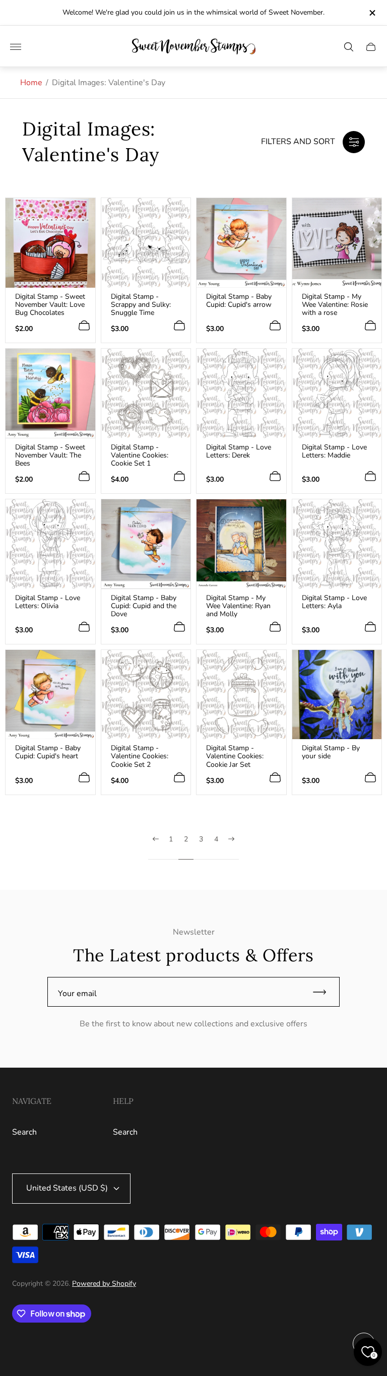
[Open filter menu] (354, 142)
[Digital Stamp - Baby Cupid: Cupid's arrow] (241, 243)
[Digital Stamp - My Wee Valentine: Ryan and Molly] (241, 544)
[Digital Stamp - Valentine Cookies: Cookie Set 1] (146, 393)
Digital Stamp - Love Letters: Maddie (334, 451)
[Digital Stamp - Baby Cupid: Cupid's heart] (50, 695)
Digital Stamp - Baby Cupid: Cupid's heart (48, 752)
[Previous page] (155, 847)
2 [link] (186, 839)
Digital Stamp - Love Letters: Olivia (47, 602)
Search (24, 1132)
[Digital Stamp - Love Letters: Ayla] (337, 544)
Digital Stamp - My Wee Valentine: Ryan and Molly (238, 606)
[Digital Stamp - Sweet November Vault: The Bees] (50, 393)
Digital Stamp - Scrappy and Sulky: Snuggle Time (141, 305)
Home (31, 82)
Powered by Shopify (104, 1283)
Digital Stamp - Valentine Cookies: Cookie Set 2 (139, 756)
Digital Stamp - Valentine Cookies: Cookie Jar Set (235, 756)
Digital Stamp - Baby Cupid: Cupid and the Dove (143, 606)
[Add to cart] (84, 325)
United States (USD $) (67, 1188)
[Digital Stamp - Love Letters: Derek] (241, 393)
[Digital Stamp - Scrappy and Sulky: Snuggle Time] (146, 243)
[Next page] (231, 847)
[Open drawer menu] (16, 47)
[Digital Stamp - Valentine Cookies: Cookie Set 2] (146, 695)
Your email (77, 993)
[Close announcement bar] (371, 13)
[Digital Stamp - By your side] (337, 695)
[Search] (349, 47)
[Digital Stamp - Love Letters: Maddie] (337, 393)
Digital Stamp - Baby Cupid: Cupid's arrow (239, 301)
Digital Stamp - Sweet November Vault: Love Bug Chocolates (50, 305)
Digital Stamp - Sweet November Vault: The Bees (50, 455)
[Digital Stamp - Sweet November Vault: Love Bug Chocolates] (50, 243)
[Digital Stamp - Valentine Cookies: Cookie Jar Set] (241, 695)
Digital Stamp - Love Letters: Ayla (334, 602)
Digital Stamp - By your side (331, 752)
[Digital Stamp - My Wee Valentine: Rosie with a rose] (337, 243)
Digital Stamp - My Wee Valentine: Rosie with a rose (335, 305)
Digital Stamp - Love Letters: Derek (238, 451)
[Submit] (324, 992)
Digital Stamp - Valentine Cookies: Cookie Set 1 (139, 455)
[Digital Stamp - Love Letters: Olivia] (50, 544)
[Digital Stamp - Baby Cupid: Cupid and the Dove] (146, 544)
